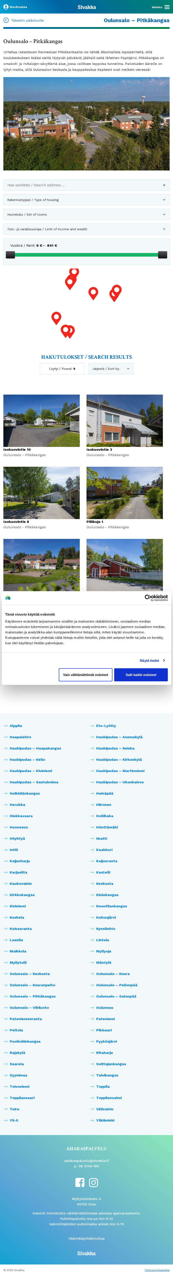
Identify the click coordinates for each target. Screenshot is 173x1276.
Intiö (14, 850)
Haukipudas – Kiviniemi (31, 771)
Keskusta (104, 883)
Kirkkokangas (22, 895)
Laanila (16, 940)
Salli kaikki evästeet (141, 675)
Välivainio (104, 1109)
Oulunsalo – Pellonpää (116, 985)
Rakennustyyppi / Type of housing (33, 200)
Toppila (103, 1086)
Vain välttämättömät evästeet (85, 675)
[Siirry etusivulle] (87, 6)
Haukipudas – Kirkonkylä (119, 759)
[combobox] (86, 186)
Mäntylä (103, 962)
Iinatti (101, 838)
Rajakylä (17, 1053)
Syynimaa (18, 1075)
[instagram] (93, 1182)
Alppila (16, 726)
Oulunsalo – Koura (113, 974)
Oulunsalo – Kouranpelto (32, 985)
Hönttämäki (107, 827)
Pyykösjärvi (106, 1041)
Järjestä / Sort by (105, 368)
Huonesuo (19, 827)
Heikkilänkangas (25, 793)
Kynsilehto (105, 929)
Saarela (17, 1064)
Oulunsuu (104, 1007)
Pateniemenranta (26, 1019)
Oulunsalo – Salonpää (116, 996)
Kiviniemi (18, 906)
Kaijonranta (106, 861)
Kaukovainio (21, 883)
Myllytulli (18, 962)
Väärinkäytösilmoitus (86, 1238)
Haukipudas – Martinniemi (120, 771)
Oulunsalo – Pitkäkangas (33, 996)
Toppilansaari (22, 1098)
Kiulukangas (107, 895)
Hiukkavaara (21, 816)
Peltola (16, 1030)
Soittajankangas (111, 1064)
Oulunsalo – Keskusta (30, 974)
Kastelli (103, 872)
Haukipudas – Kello (27, 759)
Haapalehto (20, 737)
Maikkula (18, 951)
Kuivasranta (21, 929)
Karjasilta (18, 872)
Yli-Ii (14, 1120)
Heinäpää (104, 793)
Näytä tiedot (149, 660)
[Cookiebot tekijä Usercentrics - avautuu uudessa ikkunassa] (148, 597)
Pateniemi (105, 1019)
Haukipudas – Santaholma (34, 782)
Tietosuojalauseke (157, 1270)
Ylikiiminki (105, 1120)
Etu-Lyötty (106, 726)
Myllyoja (103, 951)
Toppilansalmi (109, 1098)
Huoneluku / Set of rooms (27, 214)
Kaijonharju (20, 861)
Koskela (17, 917)
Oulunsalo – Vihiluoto (29, 1007)
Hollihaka (104, 816)
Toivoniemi (19, 1086)
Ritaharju (104, 1053)
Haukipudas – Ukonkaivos (120, 782)
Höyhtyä (17, 838)
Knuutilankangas (111, 906)
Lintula (102, 940)
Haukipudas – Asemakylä (119, 737)
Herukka (17, 804)
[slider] (10, 254)
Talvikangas (107, 1075)
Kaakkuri (104, 850)
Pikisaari (104, 1030)
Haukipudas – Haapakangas (35, 748)
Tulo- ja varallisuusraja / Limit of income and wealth (47, 229)
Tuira (14, 1109)
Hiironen (103, 804)
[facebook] (79, 1182)
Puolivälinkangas (25, 1041)
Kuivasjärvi (106, 917)
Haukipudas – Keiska (115, 748)
